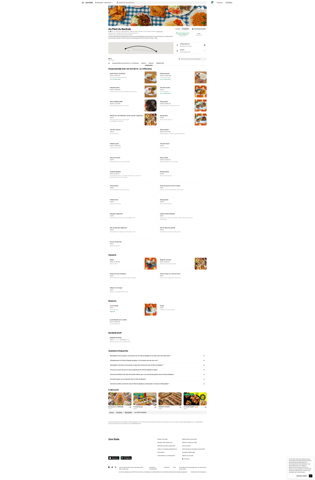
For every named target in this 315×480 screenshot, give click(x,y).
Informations (159, 31)
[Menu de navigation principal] (83, 3)
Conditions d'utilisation (169, 472)
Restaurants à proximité (189, 439)
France (111, 412)
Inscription (229, 2)
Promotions (161, 452)
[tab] (125, 63)
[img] (140, 48)
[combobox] (163, 2)
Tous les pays (186, 446)
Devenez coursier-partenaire (166, 446)
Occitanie (119, 412)
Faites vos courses (187, 455)
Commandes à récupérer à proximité (193, 449)
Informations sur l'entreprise (166, 455)
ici (304, 472)
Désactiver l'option (302, 476)
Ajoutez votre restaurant (165, 442)
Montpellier (128, 412)
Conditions (167, 467)
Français (186, 459)
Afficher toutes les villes (189, 442)
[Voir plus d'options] (202, 8)
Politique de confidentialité (153, 468)
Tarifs (174, 467)
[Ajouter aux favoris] (129, 394)
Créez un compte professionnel (167, 449)
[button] (199, 28)
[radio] (178, 29)
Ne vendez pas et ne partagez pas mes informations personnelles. (192, 468)
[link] (199, 8)
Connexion (220, 2)
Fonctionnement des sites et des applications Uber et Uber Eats (131, 468)
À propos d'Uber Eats (188, 452)
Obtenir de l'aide (163, 439)
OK (310, 476)
